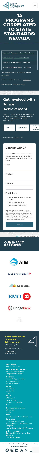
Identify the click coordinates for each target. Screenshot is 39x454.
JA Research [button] (10, 398)
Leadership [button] (10, 391)
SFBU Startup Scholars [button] (15, 421)
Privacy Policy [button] (22, 444)
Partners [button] (10, 377)
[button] (7, 450)
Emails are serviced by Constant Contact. (15, 219)
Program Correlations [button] (14, 374)
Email (8, 165)
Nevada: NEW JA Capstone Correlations (17, 67)
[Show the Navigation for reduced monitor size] (34, 5)
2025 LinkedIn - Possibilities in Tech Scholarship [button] (19, 418)
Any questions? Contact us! (13, 137)
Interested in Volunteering (17, 205)
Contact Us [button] (10, 351)
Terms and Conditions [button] (9, 444)
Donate (9, 128)
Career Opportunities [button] (14, 402)
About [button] (9, 386)
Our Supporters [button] (12, 381)
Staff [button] (8, 393)
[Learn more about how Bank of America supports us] (19, 275)
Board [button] (8, 395)
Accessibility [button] (32, 444)
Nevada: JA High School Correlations (16, 58)
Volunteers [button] (11, 364)
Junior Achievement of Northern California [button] (18, 434)
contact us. (27, 80)
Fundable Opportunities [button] (15, 379)
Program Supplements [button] (15, 371)
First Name (9, 174)
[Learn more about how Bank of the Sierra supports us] (19, 286)
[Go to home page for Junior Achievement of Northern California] (14, 5)
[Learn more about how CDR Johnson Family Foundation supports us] (19, 320)
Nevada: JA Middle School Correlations (16, 62)
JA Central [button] (24, 446)
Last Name (9, 183)
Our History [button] (10, 389)
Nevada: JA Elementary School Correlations (18, 53)
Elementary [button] (10, 410)
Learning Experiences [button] (15, 408)
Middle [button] (8, 412)
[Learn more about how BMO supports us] (19, 297)
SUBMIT (19, 225)
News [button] (8, 405)
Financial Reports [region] (12, 383)
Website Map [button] (15, 446)
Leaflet (17, 236)
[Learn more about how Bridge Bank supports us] (19, 309)
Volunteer (22, 128)
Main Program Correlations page (13, 84)
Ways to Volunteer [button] (13, 366)
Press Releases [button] (11, 400)
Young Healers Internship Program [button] (19, 428)
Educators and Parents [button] (16, 369)
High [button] (8, 414)
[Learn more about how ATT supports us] (19, 263)
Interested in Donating (16, 202)
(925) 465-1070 (10, 353)
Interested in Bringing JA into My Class (20, 198)
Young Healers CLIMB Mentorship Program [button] (19, 425)
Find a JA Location (13, 437)
